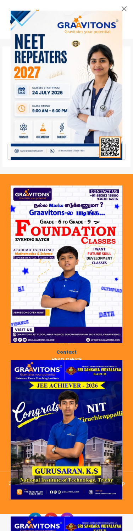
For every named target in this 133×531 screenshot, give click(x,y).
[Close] (124, 9)
